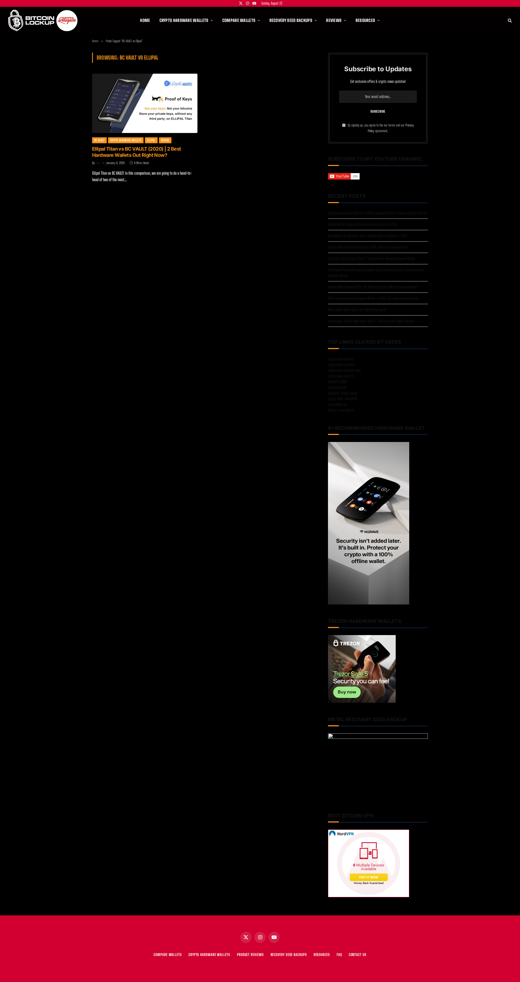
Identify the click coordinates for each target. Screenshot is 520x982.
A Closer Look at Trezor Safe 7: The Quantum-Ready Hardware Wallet (371, 258)
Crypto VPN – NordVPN (342, 398)
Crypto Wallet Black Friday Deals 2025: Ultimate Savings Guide (368, 247)
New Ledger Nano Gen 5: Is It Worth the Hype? (357, 309)
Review (165, 140)
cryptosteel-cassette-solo (344, 370)
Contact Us (357, 954)
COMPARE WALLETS (168, 954)
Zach (98, 163)
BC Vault (99, 140)
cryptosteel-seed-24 (341, 376)
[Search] (509, 20)
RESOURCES (322, 954)
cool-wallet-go (337, 404)
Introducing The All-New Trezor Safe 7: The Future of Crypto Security (371, 321)
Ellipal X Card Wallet (341, 410)
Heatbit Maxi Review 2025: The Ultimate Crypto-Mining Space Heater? (372, 287)
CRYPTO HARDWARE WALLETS (209, 954)
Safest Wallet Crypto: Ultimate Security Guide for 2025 (363, 224)
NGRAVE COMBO (337, 381)
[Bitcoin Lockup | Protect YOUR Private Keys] (42, 20)
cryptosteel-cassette (341, 364)
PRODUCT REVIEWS (250, 954)
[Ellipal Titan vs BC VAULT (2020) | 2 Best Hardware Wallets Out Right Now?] (144, 103)
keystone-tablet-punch (342, 393)
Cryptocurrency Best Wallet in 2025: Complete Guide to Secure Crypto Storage (377, 213)
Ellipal (151, 140)
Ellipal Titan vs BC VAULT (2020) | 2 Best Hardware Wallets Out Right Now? (136, 152)
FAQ (339, 954)
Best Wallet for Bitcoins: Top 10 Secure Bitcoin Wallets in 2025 (367, 235)
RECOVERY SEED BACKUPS (289, 954)
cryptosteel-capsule (340, 359)
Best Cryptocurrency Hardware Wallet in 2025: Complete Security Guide (373, 298)
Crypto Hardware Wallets (126, 140)
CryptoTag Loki (337, 387)
